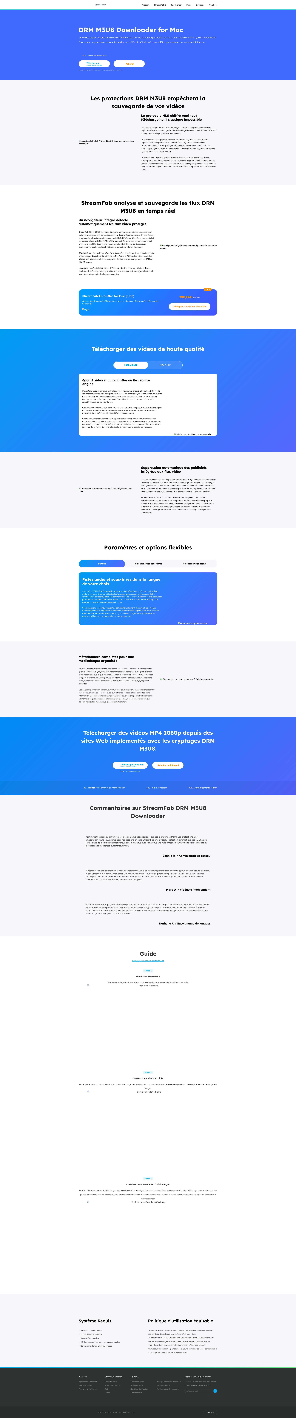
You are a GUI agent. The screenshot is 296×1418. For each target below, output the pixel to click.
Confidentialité (136, 1393)
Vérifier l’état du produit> (112, 70)
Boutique (200, 5)
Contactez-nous (111, 1382)
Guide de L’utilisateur (113, 1385)
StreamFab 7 (160, 5)
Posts (188, 5)
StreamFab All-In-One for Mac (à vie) (108, 296)
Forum (107, 1393)
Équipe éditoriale (85, 1385)
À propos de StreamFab (88, 1382)
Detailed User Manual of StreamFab (148, 961)
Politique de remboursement (168, 1389)
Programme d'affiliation (88, 1389)
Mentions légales (137, 1382)
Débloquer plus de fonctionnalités (190, 306)
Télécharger (176, 5)
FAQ (106, 1389)
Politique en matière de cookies (169, 1382)
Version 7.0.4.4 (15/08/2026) (89, 70)
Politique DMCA (137, 1385)
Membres (213, 5)
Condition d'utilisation (139, 1389)
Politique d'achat (163, 1385)
